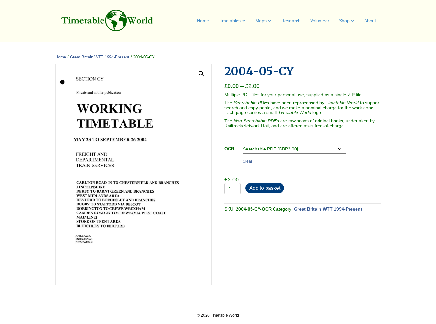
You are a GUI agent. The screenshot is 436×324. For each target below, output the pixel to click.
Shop (344, 20)
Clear (247, 161)
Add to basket (264, 188)
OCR (229, 148)
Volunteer (319, 20)
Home (203, 20)
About (370, 20)
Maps (261, 20)
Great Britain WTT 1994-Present (99, 57)
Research (291, 20)
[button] (201, 74)
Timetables (230, 20)
